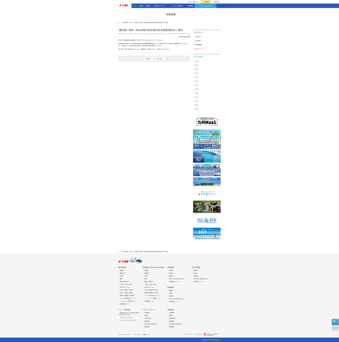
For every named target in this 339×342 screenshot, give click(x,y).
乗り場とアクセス (159, 6)
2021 (196, 81)
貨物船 (148, 6)
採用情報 (147, 327)
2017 (196, 97)
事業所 (146, 315)
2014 (196, 109)
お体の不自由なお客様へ (127, 290)
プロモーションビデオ (126, 317)
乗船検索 (206, 2)
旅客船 (141, 6)
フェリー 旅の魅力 (177, 6)
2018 (196, 93)
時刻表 (122, 276)
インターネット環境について (128, 301)
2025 (196, 65)
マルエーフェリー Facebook (192, 334)
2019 (196, 89)
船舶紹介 (171, 276)
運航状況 (216, 2)
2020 (196, 85)
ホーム (135, 6)
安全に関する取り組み (151, 324)
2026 (196, 61)
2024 (196, 69)
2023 (196, 73)
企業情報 (190, 6)
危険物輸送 (198, 45)
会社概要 (147, 313)
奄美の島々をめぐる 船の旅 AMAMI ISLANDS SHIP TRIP (129, 314)
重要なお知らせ (200, 49)
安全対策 (198, 41)
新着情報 (125, 22)
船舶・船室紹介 (124, 281)
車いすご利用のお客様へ (127, 293)
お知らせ (131, 22)
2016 (196, 101)
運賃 (121, 279)
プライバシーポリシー (124, 334)
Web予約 (335, 324)
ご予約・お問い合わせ (205, 6)
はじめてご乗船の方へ (193, 2)
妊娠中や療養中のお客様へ (127, 295)
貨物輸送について (125, 304)
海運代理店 (148, 318)
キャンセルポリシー (335, 328)
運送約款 (147, 321)
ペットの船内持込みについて (128, 298)
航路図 (122, 270)
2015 (196, 105)
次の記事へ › (160, 58)
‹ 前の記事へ (148, 58)
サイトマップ (137, 334)
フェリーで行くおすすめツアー (128, 320)
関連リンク (146, 334)
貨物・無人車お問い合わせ (176, 279)
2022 (196, 77)
